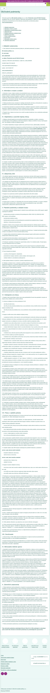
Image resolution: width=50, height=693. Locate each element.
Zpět (4, 8)
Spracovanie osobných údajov (7, 657)
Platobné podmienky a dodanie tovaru (13, 33)
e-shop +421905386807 (39, 657)
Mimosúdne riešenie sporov (11, 39)
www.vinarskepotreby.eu (7, 22)
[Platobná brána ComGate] (4, 684)
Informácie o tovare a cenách (11, 28)
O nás (2, 655)
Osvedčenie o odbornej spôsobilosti (8, 670)
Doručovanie (7, 37)
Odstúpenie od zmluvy (9, 34)
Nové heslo (3, 659)
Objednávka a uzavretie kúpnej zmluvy (13, 30)
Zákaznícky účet (8, 31)
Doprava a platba (4, 665)
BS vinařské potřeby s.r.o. (20, 688)
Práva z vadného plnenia (10, 36)
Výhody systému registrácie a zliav (8, 661)
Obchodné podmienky (5, 668)
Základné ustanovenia (9, 27)
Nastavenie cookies (5, 663)
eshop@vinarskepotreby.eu (39, 663)
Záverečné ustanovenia (10, 40)
